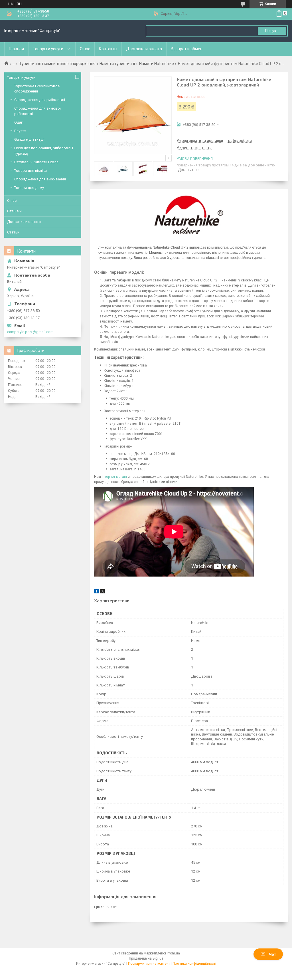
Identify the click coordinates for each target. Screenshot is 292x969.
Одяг (18, 122)
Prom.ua (173, 953)
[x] (102, 592)
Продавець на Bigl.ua (146, 958)
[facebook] (96, 592)
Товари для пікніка (30, 170)
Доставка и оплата (144, 49)
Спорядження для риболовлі (39, 100)
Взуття (20, 131)
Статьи (13, 232)
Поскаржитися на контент (149, 964)
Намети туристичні (117, 63)
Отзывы (14, 211)
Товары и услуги (48, 49)
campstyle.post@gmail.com (30, 332)
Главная (16, 49)
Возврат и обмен (186, 49)
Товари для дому (29, 188)
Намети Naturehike (156, 63)
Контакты (108, 49)
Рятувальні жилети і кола (36, 162)
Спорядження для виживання (40, 179)
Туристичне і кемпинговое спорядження (57, 63)
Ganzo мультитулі (29, 139)
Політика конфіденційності (194, 964)
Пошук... (272, 31)
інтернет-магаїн (114, 477)
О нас (85, 49)
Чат (272, 954)
